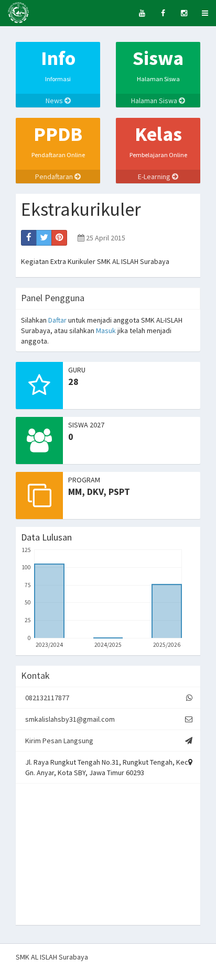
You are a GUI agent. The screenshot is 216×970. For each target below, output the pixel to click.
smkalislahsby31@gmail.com (70, 719)
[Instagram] (184, 13)
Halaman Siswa (155, 100)
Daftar (57, 320)
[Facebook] (163, 13)
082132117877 (47, 697)
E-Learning (155, 176)
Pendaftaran (54, 176)
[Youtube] (142, 13)
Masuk (106, 330)
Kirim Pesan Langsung (59, 740)
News (55, 100)
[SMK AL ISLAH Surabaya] (18, 13)
